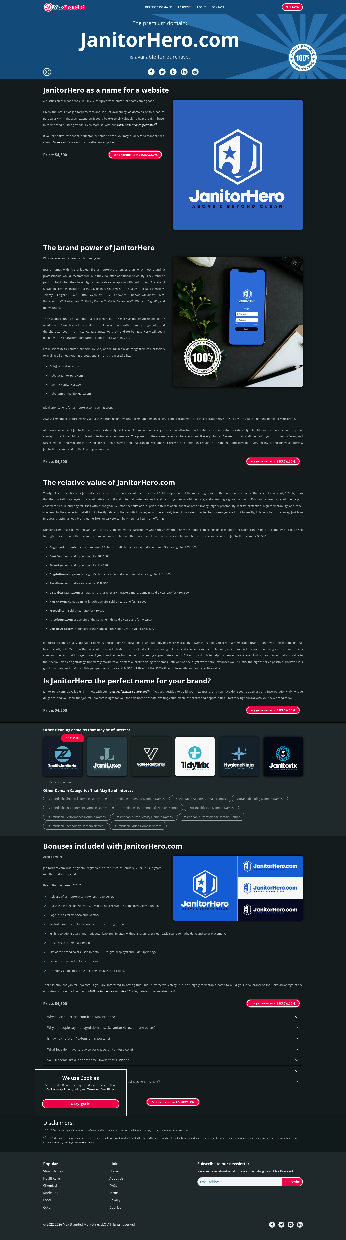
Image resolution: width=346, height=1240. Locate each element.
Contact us (59, 142)
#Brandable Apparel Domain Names (201, 799)
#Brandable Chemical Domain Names (74, 799)
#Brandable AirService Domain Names (138, 799)
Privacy (114, 1200)
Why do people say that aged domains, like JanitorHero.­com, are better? (101, 1027)
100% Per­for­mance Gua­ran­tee (129, 691)
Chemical (50, 1185)
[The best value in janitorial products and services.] (151, 756)
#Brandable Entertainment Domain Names (77, 808)
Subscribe (292, 1182)
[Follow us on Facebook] (272, 1225)
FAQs (113, 1185)
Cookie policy (54, 1089)
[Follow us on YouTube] (291, 1225)
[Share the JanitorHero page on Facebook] (151, 71)
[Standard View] (47, 72)
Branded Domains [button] (158, 7)
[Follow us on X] (281, 1225)
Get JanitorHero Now (263, 1003)
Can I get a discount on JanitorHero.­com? (78, 1071)
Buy (292, 7)
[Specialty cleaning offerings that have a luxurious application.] (107, 756)
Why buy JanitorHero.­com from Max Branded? (82, 1017)
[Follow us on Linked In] (300, 1225)
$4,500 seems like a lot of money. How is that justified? (88, 1060)
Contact (217, 7)
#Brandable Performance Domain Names (77, 817)
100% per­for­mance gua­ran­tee (137, 125)
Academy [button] (184, 7)
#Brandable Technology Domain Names (75, 826)
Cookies (115, 1207)
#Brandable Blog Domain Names (260, 799)
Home (114, 1171)
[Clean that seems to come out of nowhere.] (239, 756)
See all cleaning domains (57, 782)
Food (47, 1200)
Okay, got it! (81, 1103)
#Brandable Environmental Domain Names (148, 808)
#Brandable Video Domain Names (137, 826)
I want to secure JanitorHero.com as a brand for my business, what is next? (103, 1081)
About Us (116, 1178)
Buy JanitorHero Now (126, 154)
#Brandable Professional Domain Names (212, 817)
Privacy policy (72, 1089)
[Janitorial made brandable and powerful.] (283, 756)
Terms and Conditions (100, 1089)
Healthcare (51, 1178)
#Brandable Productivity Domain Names (145, 817)
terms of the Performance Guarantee (74, 1142)
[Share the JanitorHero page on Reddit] (195, 71)
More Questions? (60, 1092)
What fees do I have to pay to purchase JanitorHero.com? (90, 1049)
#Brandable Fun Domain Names (211, 808)
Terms (114, 1193)
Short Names (53, 1171)
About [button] (201, 7)
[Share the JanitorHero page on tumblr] (173, 71)
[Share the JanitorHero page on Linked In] (184, 71)
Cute (46, 1207)
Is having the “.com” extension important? (78, 1038)
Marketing (50, 1193)
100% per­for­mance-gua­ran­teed (109, 991)
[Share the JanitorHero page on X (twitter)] (162, 71)
